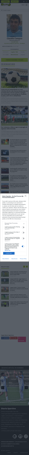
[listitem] (14, 224)
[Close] (26, 196)
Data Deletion (5, 258)
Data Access (14, 258)
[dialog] (14, 227)
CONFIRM (9, 253)
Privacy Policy (23, 258)
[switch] (23, 227)
